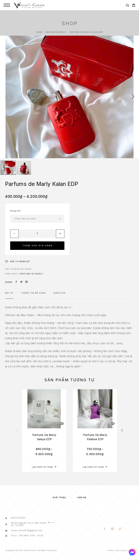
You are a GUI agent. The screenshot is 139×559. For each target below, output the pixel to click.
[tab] (9, 295)
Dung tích (15, 210)
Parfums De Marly (56, 32)
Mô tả (9, 292)
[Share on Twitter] (21, 282)
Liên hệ (81, 497)
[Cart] (133, 6)
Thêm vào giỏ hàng (37, 245)
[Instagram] (112, 529)
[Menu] (7, 5)
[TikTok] (120, 529)
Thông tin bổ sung (33, 292)
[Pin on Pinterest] (26, 282)
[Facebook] (105, 529)
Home (39, 32)
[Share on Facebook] (16, 282)
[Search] (127, 6)
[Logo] (29, 5)
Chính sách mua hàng (120, 550)
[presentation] (6, 97)
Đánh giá (59, 292)
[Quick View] (62, 424)
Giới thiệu (59, 497)
